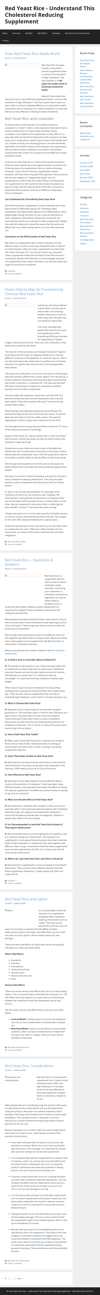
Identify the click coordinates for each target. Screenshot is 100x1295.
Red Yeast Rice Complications (29, 1065)
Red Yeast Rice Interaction (18, 1047)
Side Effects (42, 33)
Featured (11, 271)
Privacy (5, 40)
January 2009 (86, 177)
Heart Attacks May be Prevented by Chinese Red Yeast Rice (34, 291)
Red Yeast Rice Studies (17, 541)
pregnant (31, 1229)
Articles (83, 204)
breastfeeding (36, 1242)
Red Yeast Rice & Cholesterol (77, 33)
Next (20, 1278)
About (4, 33)
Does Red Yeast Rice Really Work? (32, 53)
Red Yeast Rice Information (19, 1261)
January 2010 (86, 162)
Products (84, 215)
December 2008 (87, 181)
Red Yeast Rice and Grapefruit (87, 136)
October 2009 (86, 166)
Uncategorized (87, 239)
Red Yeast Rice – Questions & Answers (29, 562)
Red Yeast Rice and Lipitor (26, 898)
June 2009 (85, 170)
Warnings (56, 33)
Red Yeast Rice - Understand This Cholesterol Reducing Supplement (50, 14)
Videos (83, 243)
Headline (84, 211)
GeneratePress (87, 1291)
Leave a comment (15, 273)
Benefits (29, 33)
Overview (16, 33)
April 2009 (85, 173)
